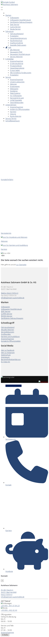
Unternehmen (10, 105)
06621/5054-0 (6, 594)
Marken (8, 15)
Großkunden (6, 334)
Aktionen (13, 84)
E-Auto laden (15, 70)
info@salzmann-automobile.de (12, 298)
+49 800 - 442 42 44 (9, 610)
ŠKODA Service (6, 316)
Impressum (5, 357)
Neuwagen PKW (16, 52)
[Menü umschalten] (2, 9)
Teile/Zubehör (15, 93)
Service (8, 77)
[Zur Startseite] (9, 4)
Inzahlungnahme (16, 43)
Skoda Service (15, 29)
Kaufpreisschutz (16, 40)
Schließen (5, 635)
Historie (13, 114)
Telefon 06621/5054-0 (9, 293)
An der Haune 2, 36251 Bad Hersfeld (8, 591)
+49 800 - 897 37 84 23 (10, 605)
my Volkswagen (16, 95)
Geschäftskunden (16, 102)
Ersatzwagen (15, 86)
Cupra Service (15, 27)
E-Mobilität (9, 59)
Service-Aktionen (16, 56)
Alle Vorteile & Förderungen (20, 72)
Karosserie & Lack (17, 98)
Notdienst (14, 91)
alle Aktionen (15, 50)
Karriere (13, 111)
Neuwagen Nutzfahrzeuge (20, 54)
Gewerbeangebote (17, 68)
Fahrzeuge (9, 31)
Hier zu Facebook (7, 350)
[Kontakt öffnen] (8, 2)
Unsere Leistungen (17, 82)
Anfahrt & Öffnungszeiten (20, 109)
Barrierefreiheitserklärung (11, 359)
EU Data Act (5, 362)
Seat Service (14, 24)
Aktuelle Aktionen (7, 329)
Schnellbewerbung (12, 121)
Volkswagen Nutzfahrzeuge (20, 20)
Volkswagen (14, 17)
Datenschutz (6, 355)
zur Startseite (21, 264)
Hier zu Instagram (8, 352)
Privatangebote (16, 66)
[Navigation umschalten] (2, 7)
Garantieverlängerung (18, 38)
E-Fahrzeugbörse (16, 63)
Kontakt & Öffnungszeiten (11, 341)
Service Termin (10, 118)
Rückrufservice (15, 116)
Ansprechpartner (16, 61)
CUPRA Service (6, 313)
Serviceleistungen (7, 332)
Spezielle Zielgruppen (18, 45)
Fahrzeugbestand (16, 33)
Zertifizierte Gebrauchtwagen (21, 22)
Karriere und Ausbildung (10, 336)
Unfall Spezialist (16, 100)
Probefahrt (14, 36)
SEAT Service (5, 311)
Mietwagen (14, 88)
